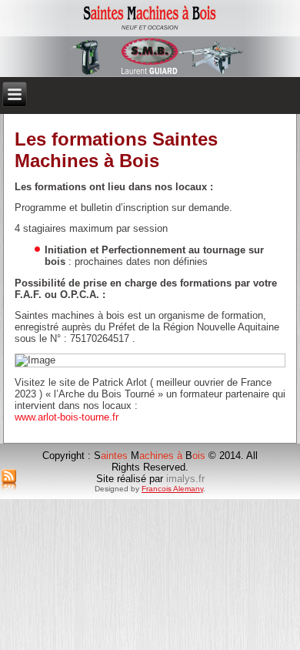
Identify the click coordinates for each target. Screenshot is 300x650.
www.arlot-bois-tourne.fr (66, 417)
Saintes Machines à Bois (150, 11)
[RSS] (9, 480)
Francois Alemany (172, 488)
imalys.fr (185, 478)
